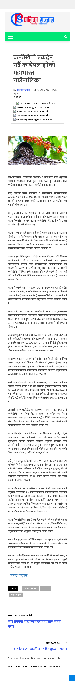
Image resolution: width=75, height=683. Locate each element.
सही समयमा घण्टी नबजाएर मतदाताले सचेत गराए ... (34, 624)
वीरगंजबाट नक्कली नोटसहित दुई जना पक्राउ (40, 649)
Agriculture (30, 588)
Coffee (46, 588)
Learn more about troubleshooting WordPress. (34, 666)
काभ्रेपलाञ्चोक (16, 594)
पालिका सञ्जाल (23, 89)
